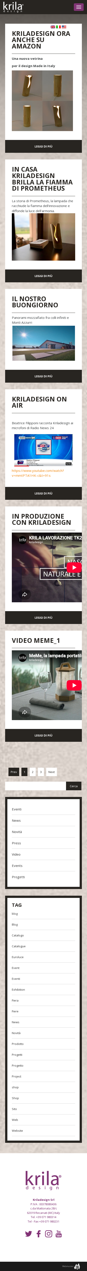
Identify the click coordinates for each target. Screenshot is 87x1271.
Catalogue (19, 946)
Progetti (18, 877)
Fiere (15, 1011)
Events (17, 865)
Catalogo (18, 935)
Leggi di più (43, 146)
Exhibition (18, 990)
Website (17, 1131)
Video (16, 854)
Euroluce (18, 957)
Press (16, 843)
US (64, 27)
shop (15, 1087)
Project (16, 1076)
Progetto (17, 1066)
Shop (15, 1098)
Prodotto (18, 1044)
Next (51, 772)
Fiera (15, 1000)
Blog (15, 924)
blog (15, 914)
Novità (17, 831)
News (16, 820)
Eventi (16, 809)
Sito (14, 1109)
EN (53, 27)
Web (15, 1120)
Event (15, 968)
